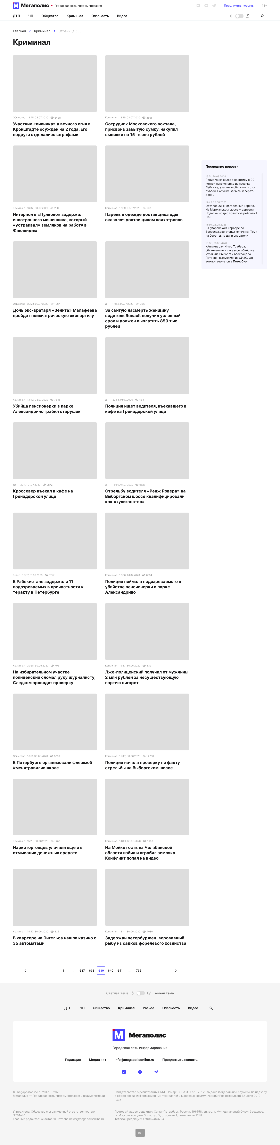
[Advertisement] (234, 360)
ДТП (16, 16)
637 (82, 970)
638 (91, 970)
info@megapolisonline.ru (134, 1060)
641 (120, 970)
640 (110, 970)
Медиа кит (97, 1060)
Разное (148, 1008)
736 (138, 970)
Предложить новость (239, 5)
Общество (49, 16)
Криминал (42, 31)
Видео (122, 16)
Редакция (73, 1060)
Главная (19, 31)
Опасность (100, 16)
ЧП (30, 16)
